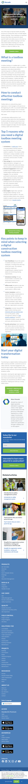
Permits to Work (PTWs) (8, 600)
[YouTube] (19, 761)
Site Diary (4, 621)
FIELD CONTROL (7, 615)
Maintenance (5, 644)
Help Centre (5, 716)
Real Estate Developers (7, 632)
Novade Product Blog (7, 675)
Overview (4, 569)
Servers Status (5, 718)
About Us (4, 688)
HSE (3, 596)
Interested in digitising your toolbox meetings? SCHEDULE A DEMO (14, 390)
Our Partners (5, 692)
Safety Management (7, 598)
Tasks (3, 577)
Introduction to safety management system (11, 493)
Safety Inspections (6, 602)
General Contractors (7, 630)
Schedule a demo (14, 51)
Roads (3, 654)
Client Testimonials (7, 677)
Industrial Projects (6, 656)
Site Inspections (6, 611)
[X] (9, 761)
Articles (3, 673)
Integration (4, 587)
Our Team (4, 690)
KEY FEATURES (5, 567)
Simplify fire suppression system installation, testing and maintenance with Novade (14, 543)
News (3, 681)
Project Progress (6, 619)
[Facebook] (3, 761)
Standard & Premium (9, 712)
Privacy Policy (5, 770)
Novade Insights (16, 200)
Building (4, 650)
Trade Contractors (6, 634)
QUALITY (5, 605)
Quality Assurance (6, 608)
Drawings (4, 575)
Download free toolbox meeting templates (14, 231)
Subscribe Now (14, 450)
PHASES (4, 638)
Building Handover (6, 642)
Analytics (4, 584)
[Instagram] (12, 761)
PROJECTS (5, 648)
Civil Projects (5, 652)
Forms (3, 571)
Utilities (4, 658)
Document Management (8, 579)
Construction (5, 640)
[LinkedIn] (6, 761)
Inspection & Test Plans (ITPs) (9, 609)
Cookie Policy (10, 775)
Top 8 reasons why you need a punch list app (13, 518)
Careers (4, 693)
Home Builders (5, 636)
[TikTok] (16, 761)
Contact (4, 696)
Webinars (4, 679)
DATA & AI (5, 582)
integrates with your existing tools (14, 312)
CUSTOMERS (5, 628)
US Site (16, 781)
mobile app (15, 146)
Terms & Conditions (16, 770)
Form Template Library (7, 573)
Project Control (5, 617)
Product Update (6, 737)
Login (3, 714)
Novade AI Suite (6, 589)
